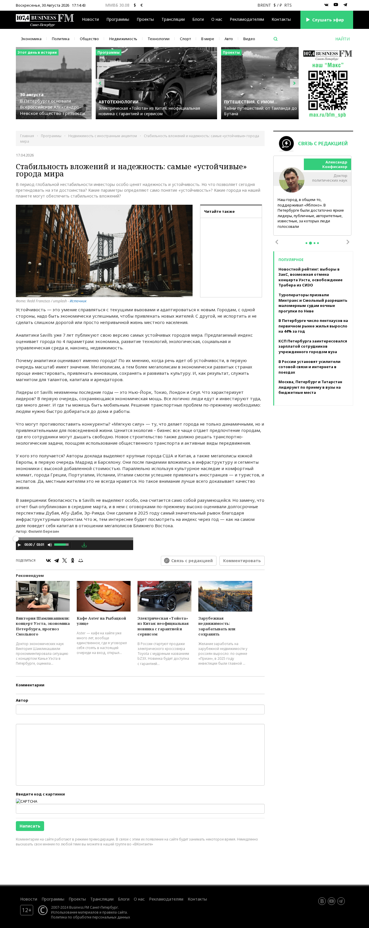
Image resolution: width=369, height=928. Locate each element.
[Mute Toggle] (50, 545)
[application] (74, 545)
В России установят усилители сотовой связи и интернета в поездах (309, 367)
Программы (117, 19)
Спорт (185, 38)
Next (347, 241)
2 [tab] (310, 243)
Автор (22, 700)
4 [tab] (318, 243)
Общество (89, 38)
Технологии (159, 38)
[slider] (61, 544)
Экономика (31, 38)
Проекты (77, 899)
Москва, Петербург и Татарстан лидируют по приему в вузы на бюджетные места (310, 387)
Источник (78, 301)
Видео (249, 38)
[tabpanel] (312, 196)
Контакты (281, 19)
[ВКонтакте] (48, 560)
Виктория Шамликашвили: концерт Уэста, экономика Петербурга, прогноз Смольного (43, 626)
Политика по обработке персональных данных (90, 917)
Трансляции (102, 899)
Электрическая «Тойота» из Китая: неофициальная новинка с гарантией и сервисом (163, 626)
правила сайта (114, 912)
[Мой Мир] (80, 560)
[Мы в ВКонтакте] (326, 5)
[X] (64, 560)
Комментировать (242, 560)
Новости (90, 19)
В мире (207, 38)
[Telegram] (56, 560)
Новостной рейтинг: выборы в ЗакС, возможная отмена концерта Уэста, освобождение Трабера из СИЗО (310, 277)
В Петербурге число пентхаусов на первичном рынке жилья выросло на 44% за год (313, 326)
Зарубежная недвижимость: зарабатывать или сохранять (216, 626)
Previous (276, 241)
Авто (229, 38)
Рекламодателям (247, 19)
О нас (216, 19)
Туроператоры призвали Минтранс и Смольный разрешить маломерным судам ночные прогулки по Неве (312, 303)
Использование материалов (75, 912)
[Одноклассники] (72, 560)
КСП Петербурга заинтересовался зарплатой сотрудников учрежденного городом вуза (312, 346)
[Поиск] (275, 39)
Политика (60, 38)
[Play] (19, 545)
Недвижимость (123, 38)
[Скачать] (84, 545)
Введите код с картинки (40, 794)
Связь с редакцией (192, 560)
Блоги (198, 19)
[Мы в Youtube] (336, 5)
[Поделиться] (76, 545)
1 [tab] (306, 243)
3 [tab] (314, 243)
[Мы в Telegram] (345, 5)
